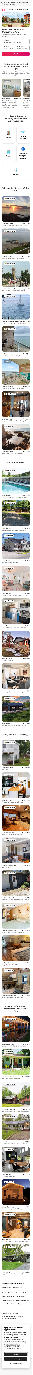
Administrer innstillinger (16, 1363)
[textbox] (9, 48)
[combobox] (16, 42)
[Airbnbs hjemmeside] (3, 9)
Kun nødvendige (16, 1359)
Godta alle (16, 1354)
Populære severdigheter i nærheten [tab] (12, 1287)
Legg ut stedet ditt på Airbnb (19, 9)
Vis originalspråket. (9, 4)
